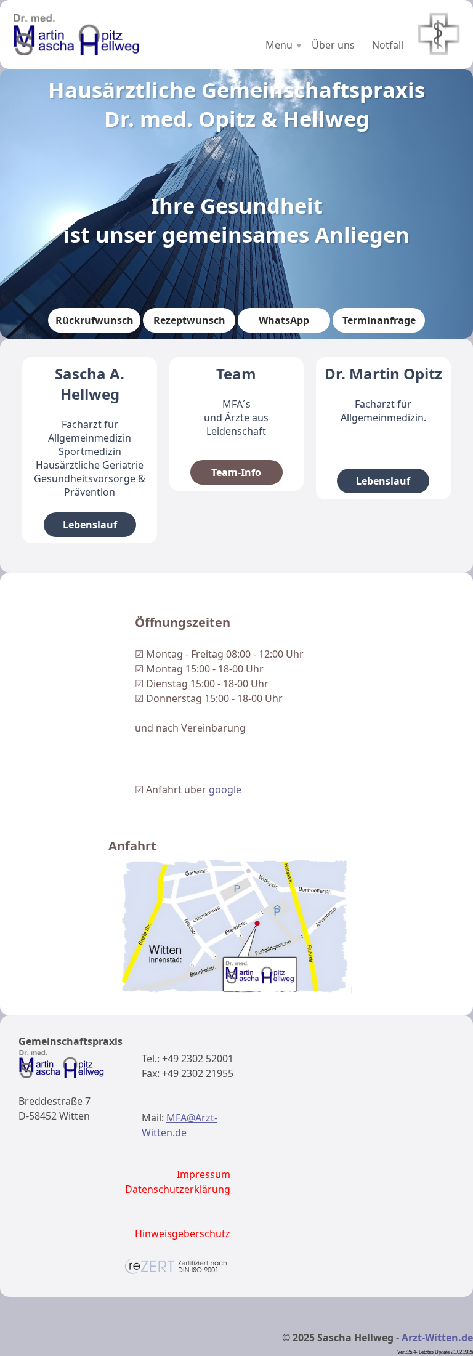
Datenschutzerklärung (177, 1189)
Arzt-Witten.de (437, 1337)
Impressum (203, 1174)
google (225, 789)
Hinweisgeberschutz (182, 1233)
